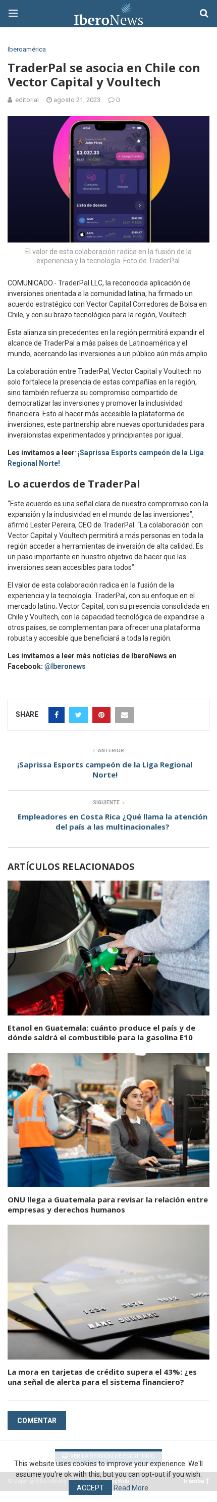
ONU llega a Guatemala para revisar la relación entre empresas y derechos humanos (108, 1204)
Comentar (37, 1421)
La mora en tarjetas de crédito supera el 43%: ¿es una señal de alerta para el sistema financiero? (102, 1377)
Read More (131, 1488)
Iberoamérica (27, 49)
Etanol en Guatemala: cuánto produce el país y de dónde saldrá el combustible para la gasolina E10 (101, 1033)
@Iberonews (65, 666)
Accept (90, 1488)
